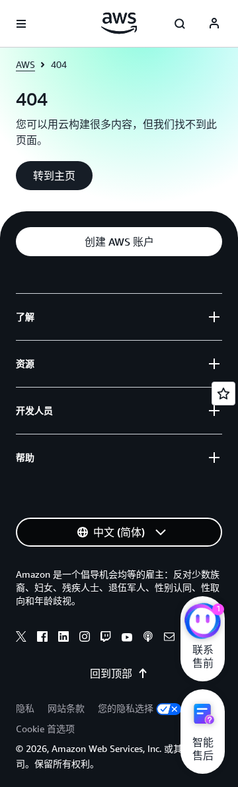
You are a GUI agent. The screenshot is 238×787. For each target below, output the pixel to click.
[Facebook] (42, 638)
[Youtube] (127, 638)
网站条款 (66, 708)
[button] (54, 175)
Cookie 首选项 (45, 728)
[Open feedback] (223, 393)
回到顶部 (111, 673)
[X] (21, 638)
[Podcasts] (148, 638)
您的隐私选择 (125, 708)
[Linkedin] (63, 638)
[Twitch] (105, 638)
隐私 (25, 708)
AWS (25, 64)
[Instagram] (84, 638)
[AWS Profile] (214, 24)
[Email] (169, 638)
